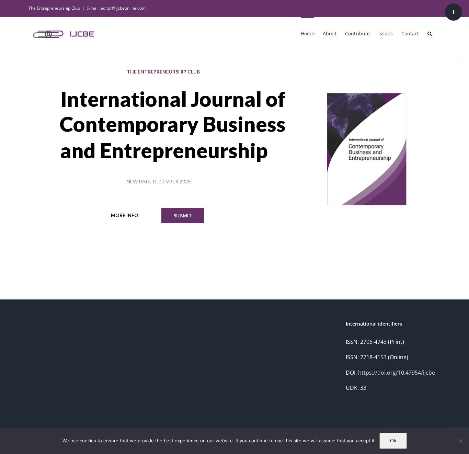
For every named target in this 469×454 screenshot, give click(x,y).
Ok (393, 440)
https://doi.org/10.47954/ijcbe (396, 372)
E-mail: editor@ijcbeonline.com (116, 8)
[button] (429, 33)
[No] (460, 441)
